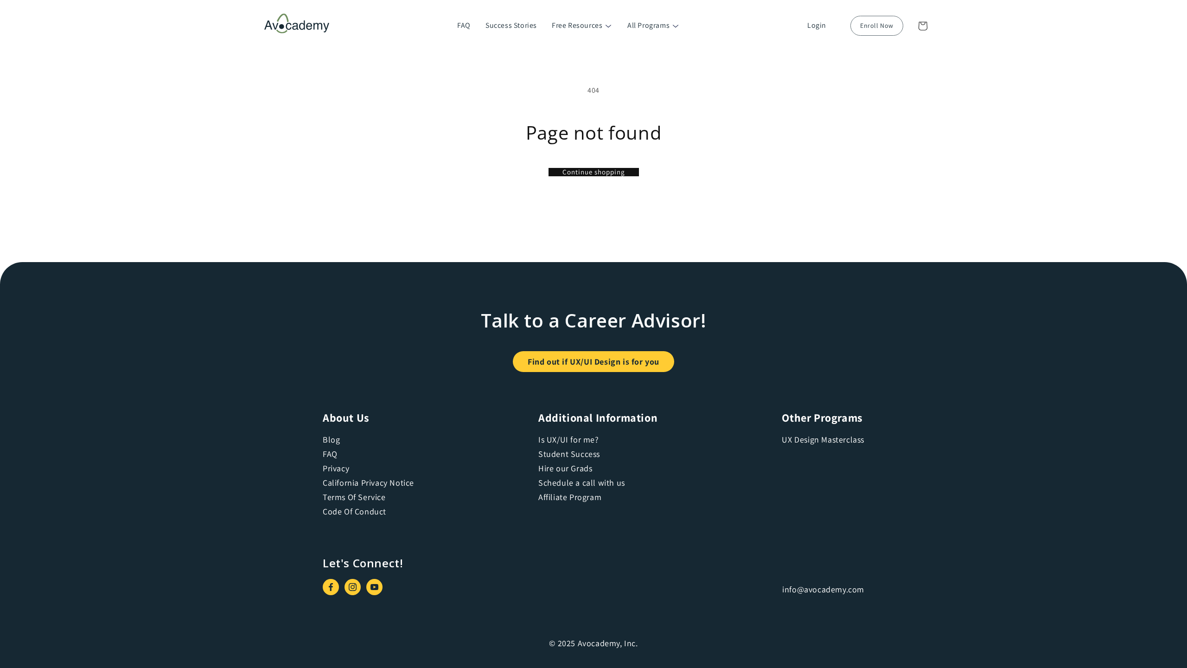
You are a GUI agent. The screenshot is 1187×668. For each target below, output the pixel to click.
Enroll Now (876, 25)
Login (816, 25)
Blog (331, 439)
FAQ (464, 25)
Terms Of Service (354, 497)
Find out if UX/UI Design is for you (593, 361)
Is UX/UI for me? (568, 439)
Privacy (336, 468)
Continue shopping (593, 172)
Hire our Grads (565, 468)
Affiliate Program (569, 497)
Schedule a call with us (581, 482)
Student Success (569, 454)
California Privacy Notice (368, 482)
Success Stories (511, 25)
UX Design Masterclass (823, 439)
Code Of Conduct (354, 511)
